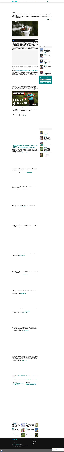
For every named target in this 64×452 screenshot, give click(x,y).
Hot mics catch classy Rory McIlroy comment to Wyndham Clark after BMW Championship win (47, 144)
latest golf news (16, 379)
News (15, 12)
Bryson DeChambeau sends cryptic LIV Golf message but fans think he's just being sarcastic (47, 50)
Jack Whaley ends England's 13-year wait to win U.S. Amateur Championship (16, 430)
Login (33, 443)
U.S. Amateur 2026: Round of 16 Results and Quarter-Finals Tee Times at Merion (16, 435)
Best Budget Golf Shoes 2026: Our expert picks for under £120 (16, 425)
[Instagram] (15, 442)
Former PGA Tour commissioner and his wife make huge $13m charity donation (47, 149)
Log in (49, 1)
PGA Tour (45, 65)
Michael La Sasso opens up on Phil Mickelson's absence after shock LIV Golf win (47, 155)
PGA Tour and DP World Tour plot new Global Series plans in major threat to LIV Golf (47, 61)
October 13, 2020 (23, 115)
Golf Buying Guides (15, 423)
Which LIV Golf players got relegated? (46, 133)
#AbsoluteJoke (27, 311)
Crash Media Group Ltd (16, 444)
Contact (33, 440)
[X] (17, 442)
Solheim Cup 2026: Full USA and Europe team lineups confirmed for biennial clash (47, 56)
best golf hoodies (21, 379)
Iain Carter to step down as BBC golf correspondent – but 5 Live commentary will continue (30, 430)
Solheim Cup (46, 54)
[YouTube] (19, 442)
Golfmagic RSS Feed (34, 441)
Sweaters (36, 379)
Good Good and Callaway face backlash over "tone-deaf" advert (24, 147)
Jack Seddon (13, 19)
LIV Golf (45, 48)
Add (36, 40)
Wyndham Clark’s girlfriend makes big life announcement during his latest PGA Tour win (47, 138)
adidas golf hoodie (26, 379)
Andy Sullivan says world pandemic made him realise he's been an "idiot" (31, 384)
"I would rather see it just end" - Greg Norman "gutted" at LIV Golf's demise (47, 72)
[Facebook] (13, 442)
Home (13, 12)
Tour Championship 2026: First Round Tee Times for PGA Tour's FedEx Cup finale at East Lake (47, 67)
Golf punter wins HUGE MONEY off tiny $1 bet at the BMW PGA (18, 384)
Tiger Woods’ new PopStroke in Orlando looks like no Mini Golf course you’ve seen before (29, 435)
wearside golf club (31, 379)
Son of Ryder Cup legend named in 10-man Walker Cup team (30, 425)
